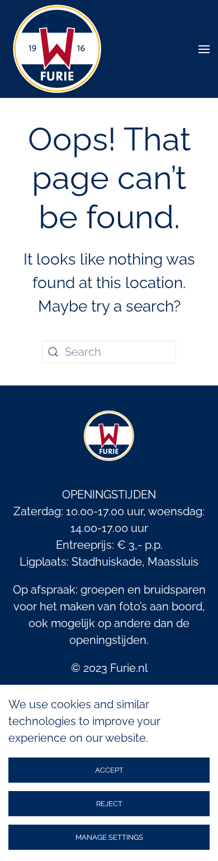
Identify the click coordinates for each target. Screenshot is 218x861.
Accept (109, 770)
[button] (204, 49)
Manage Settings (109, 837)
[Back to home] (57, 49)
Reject (109, 803)
